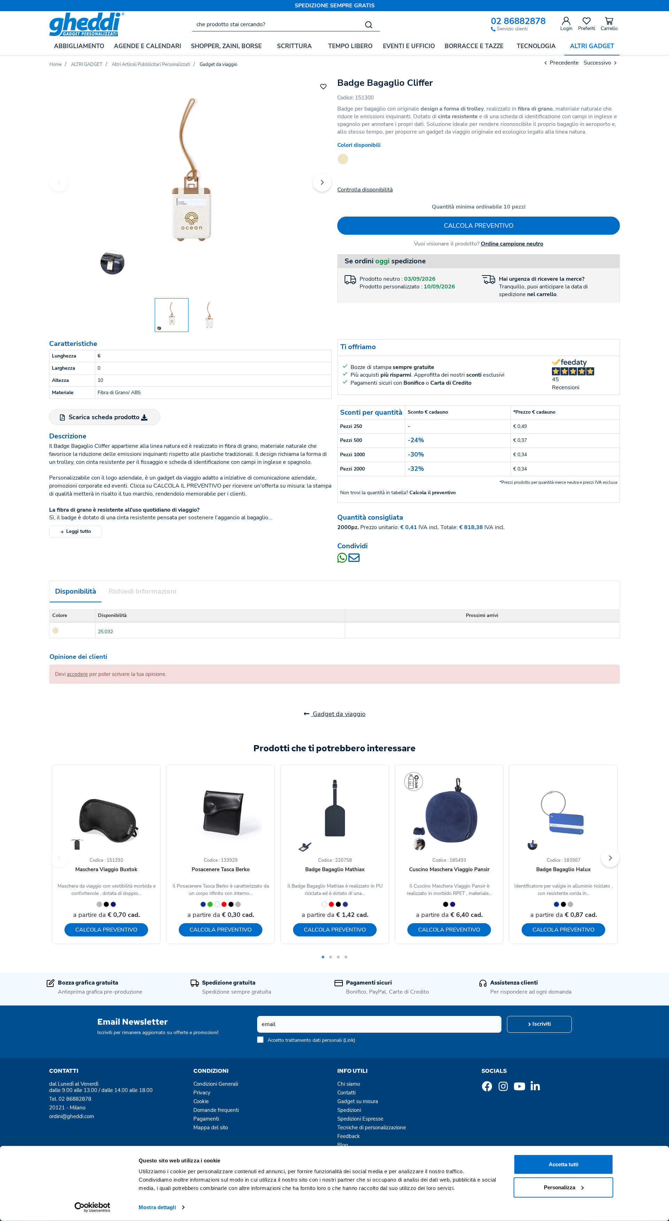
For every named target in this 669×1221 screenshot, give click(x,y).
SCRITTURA (294, 46)
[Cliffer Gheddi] (190, 181)
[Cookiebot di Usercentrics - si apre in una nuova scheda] (92, 1207)
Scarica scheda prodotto (104, 417)
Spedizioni (349, 1110)
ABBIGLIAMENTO (79, 46)
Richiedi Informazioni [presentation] (142, 591)
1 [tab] (323, 957)
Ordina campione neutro (512, 244)
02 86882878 (518, 21)
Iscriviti (541, 1024)
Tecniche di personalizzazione (371, 1127)
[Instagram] (503, 1088)
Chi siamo (348, 1083)
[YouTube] (519, 1088)
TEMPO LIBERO (350, 46)
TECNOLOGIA (536, 46)
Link (349, 1040)
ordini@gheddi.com (71, 1116)
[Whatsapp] (342, 560)
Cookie (201, 1101)
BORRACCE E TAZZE (474, 46)
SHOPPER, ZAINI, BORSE (226, 46)
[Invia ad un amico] (354, 560)
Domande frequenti (216, 1110)
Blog (342, 1144)
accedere (77, 674)
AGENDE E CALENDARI (147, 46)
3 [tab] (338, 957)
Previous (58, 182)
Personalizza (559, 1187)
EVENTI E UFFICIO (409, 46)
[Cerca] (368, 24)
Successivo (598, 63)
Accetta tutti (563, 1164)
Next (322, 182)
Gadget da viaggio (338, 714)
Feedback (348, 1136)
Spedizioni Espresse (360, 1118)
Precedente (563, 63)
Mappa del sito (210, 1127)
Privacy (201, 1092)
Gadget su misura (357, 1101)
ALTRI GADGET (592, 46)
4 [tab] (346, 957)
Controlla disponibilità (365, 190)
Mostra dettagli (157, 1207)
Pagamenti (206, 1118)
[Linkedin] (535, 1088)
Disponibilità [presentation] (75, 591)
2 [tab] (330, 957)
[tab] (75, 591)
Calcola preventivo (479, 225)
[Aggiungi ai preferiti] (323, 86)
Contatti (346, 1092)
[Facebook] (487, 1088)
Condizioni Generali (215, 1083)
